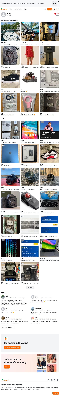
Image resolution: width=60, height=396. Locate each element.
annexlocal (38, 308)
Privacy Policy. (35, 389)
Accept (56, 393)
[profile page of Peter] (3, 14)
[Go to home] (4, 9)
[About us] (54, 9)
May (36, 317)
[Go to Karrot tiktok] (57, 380)
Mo (6, 308)
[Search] (25, 9)
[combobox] (16, 9)
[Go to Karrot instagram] (51, 380)
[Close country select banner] (58, 2)
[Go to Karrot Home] (5, 380)
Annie (36, 296)
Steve (7, 317)
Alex (7, 296)
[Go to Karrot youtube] (54, 380)
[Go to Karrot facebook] (48, 380)
